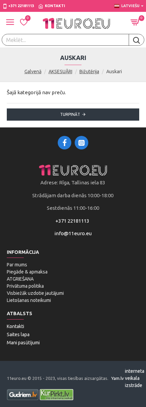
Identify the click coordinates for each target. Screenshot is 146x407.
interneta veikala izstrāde (134, 378)
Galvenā (32, 71)
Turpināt (70, 114)
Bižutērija (89, 71)
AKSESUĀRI (60, 71)
